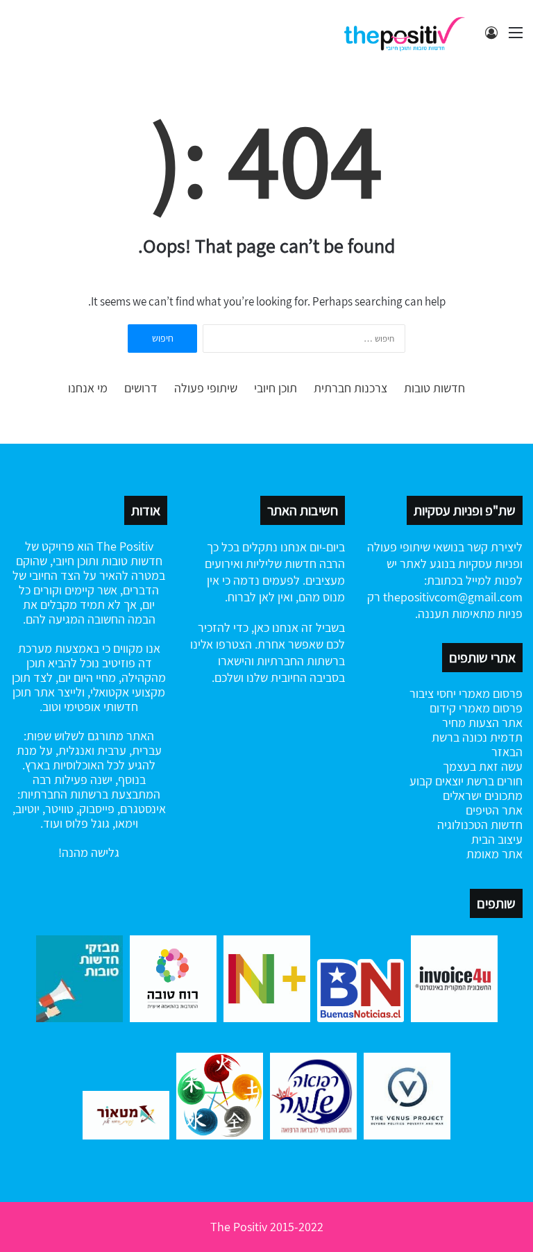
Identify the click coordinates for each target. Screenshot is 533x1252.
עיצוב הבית (497, 839)
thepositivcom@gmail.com (453, 597)
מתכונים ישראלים (483, 795)
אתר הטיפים (494, 810)
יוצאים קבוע (436, 781)
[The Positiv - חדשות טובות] (408, 33)
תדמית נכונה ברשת (477, 737)
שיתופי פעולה (205, 388)
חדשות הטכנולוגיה (480, 825)
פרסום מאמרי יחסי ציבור (466, 693)
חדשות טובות (434, 388)
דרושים (141, 388)
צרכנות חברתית (350, 388)
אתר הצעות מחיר (482, 723)
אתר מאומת (494, 854)
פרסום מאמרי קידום (476, 708)
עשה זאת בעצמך (483, 766)
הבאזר (507, 752)
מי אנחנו (88, 388)
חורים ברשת (493, 781)
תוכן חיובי (275, 388)
